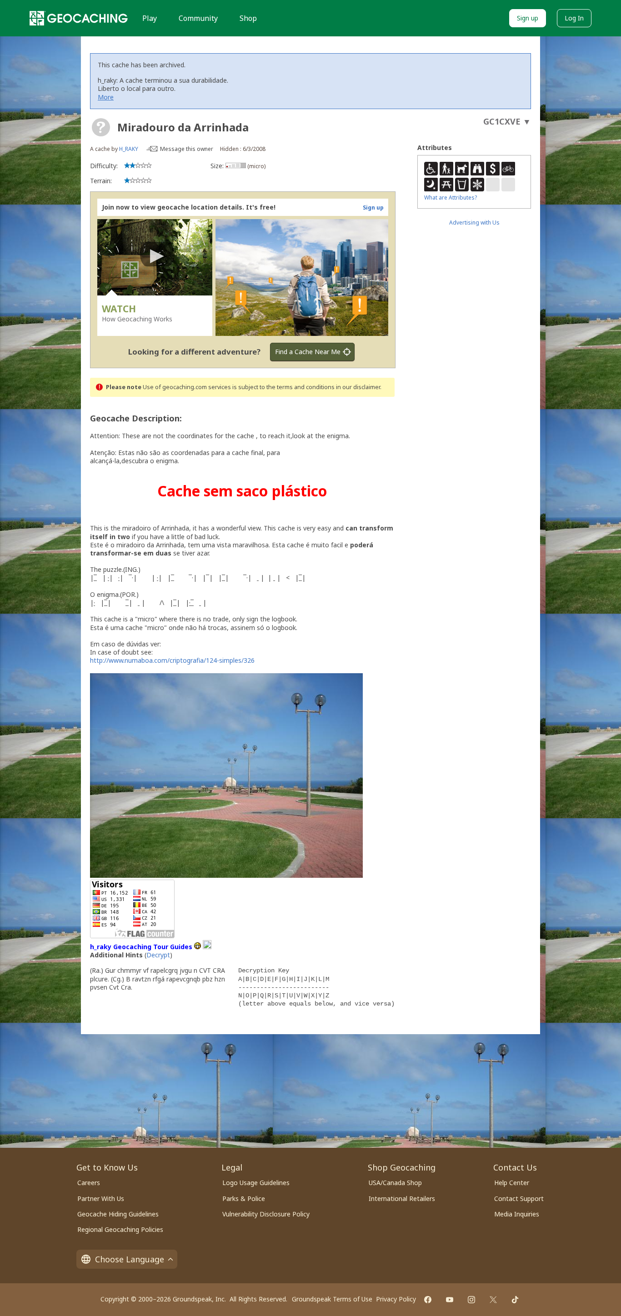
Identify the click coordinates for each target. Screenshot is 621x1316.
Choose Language (129, 1259)
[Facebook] (427, 1299)
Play (149, 18)
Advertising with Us (474, 222)
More (106, 97)
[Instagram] (471, 1299)
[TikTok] (515, 1299)
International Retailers (402, 1198)
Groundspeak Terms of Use (332, 1299)
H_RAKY (128, 149)
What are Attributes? (450, 197)
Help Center (511, 1182)
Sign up (527, 18)
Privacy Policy (396, 1299)
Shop (248, 18)
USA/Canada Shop (395, 1182)
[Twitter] (493, 1299)
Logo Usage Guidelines (256, 1182)
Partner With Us (100, 1198)
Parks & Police (243, 1198)
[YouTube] (449, 1299)
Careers (88, 1182)
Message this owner (186, 149)
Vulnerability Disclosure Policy (266, 1214)
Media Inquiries (516, 1214)
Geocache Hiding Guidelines (118, 1214)
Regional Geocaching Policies (120, 1229)
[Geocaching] (79, 18)
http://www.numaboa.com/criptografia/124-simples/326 (172, 660)
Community (198, 18)
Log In (574, 18)
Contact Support (519, 1198)
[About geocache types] (101, 127)
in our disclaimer (358, 387)
